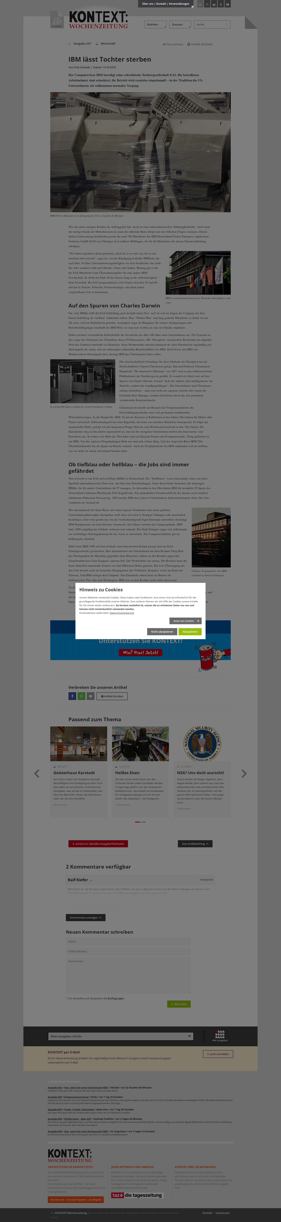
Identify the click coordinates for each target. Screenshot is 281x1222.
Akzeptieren (190, 631)
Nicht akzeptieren (162, 631)
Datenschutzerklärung (122, 612)
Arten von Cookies (184, 620)
